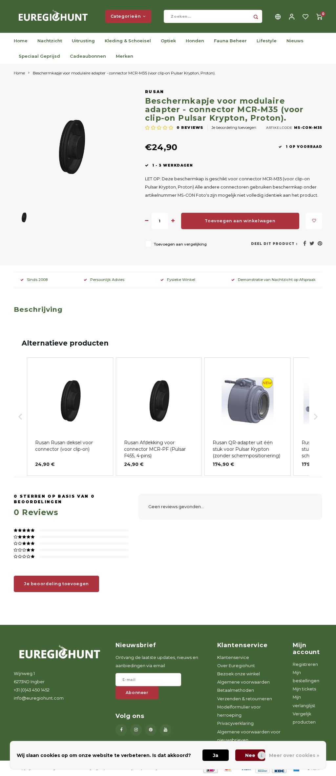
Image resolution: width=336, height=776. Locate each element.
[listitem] (70, 416)
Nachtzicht (49, 40)
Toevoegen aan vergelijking (180, 244)
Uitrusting (83, 40)
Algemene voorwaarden (243, 682)
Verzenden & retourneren (244, 698)
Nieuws (295, 40)
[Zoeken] (255, 16)
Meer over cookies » (294, 755)
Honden (195, 40)
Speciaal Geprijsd (39, 56)
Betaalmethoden (235, 690)
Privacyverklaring (235, 723)
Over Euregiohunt (236, 665)
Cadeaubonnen (88, 56)
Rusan (154, 92)
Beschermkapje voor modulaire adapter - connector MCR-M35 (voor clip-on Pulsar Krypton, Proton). (124, 73)
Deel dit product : (274, 244)
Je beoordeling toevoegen (234, 127)
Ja (215, 755)
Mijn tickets (304, 688)
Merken (124, 56)
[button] (20, 416)
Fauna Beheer (230, 40)
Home (21, 40)
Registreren (305, 664)
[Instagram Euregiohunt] (136, 730)
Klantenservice (233, 657)
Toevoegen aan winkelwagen (240, 220)
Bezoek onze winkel (238, 673)
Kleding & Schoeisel (128, 40)
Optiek (168, 40)
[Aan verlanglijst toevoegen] (314, 221)
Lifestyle (267, 40)
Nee (250, 755)
